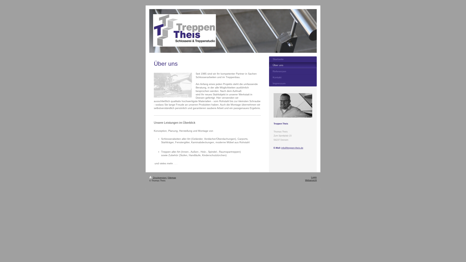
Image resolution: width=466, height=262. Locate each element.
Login (314, 177)
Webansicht (311, 180)
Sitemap (172, 177)
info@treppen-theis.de (292, 148)
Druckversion (160, 177)
